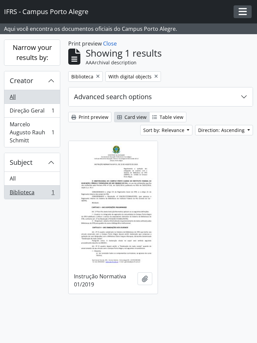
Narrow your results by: (32, 52)
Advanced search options (113, 96)
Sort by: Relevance (164, 130)
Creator (21, 80)
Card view (135, 117)
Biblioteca (32, 194)
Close (110, 43)
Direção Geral (32, 112)
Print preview (92, 117)
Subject (21, 162)
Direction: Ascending (222, 130)
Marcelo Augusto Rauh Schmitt (32, 132)
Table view (170, 117)
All (13, 96)
